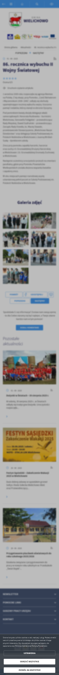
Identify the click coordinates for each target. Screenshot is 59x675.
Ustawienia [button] (30, 653)
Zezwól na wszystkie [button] (30, 670)
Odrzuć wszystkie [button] (29, 661)
